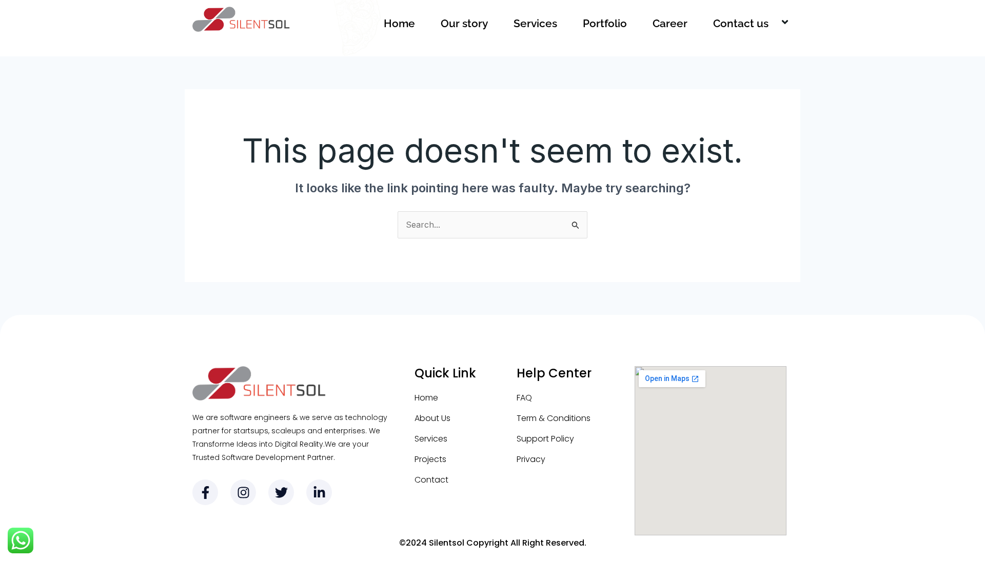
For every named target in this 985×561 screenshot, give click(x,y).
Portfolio (605, 23)
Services (535, 23)
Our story (464, 23)
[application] (772, 23)
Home (399, 23)
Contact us (741, 23)
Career (670, 23)
